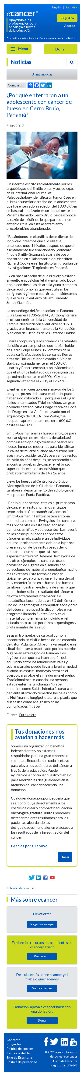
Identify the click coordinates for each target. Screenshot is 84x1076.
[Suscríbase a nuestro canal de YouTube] (52, 877)
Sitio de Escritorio (19, 1057)
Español (71, 7)
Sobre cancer (42, 988)
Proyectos (14, 1044)
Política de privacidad (22, 1062)
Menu (23, 48)
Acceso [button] (69, 26)
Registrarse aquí (42, 924)
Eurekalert (27, 714)
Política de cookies (20, 1049)
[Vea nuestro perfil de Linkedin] (39, 877)
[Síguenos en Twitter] (32, 877)
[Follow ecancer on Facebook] (46, 1041)
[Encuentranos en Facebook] (45, 877)
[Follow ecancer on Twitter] (54, 1041)
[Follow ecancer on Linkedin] (64, 1041)
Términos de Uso (19, 1053)
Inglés (56, 7)
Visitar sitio (42, 956)
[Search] (71, 62)
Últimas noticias (42, 74)
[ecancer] (23, 13)
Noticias (21, 61)
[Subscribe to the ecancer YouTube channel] (73, 1041)
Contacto (14, 1040)
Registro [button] (67, 18)
